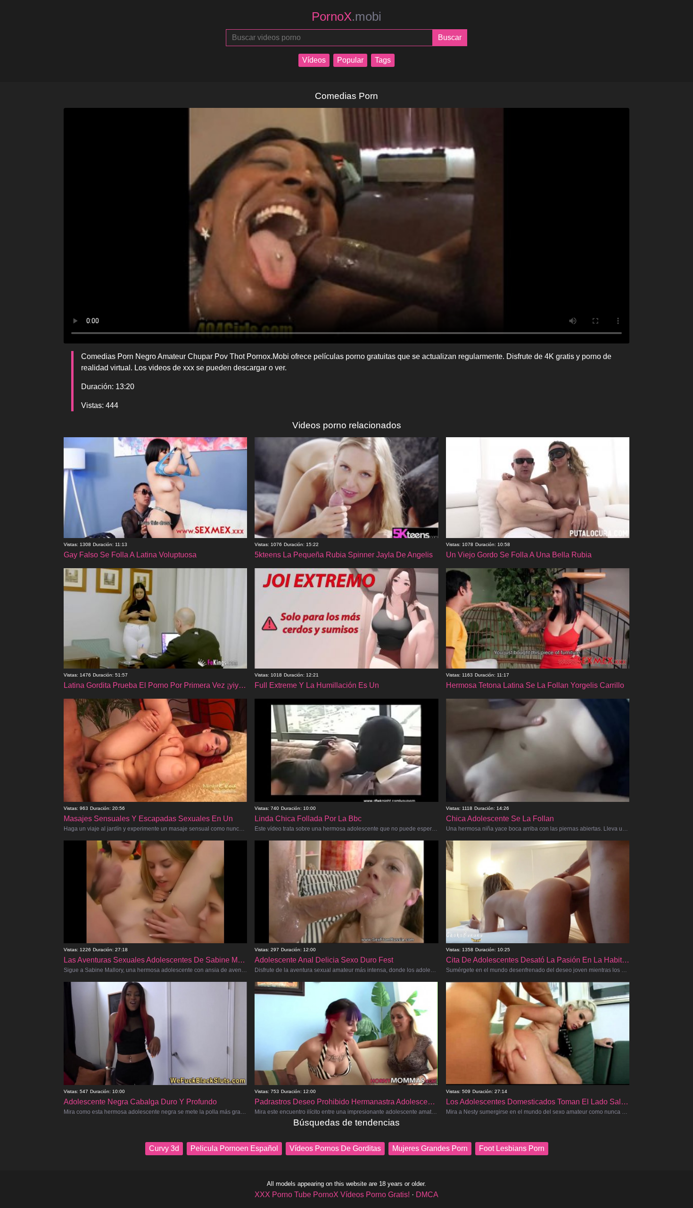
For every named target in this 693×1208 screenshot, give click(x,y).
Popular (350, 60)
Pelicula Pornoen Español (234, 1148)
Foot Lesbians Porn (511, 1148)
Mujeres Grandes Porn (430, 1148)
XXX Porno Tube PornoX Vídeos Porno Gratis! (332, 1195)
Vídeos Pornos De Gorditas (335, 1148)
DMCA (427, 1195)
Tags (383, 60)
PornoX (346, 16)
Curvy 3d (164, 1148)
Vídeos (314, 60)
